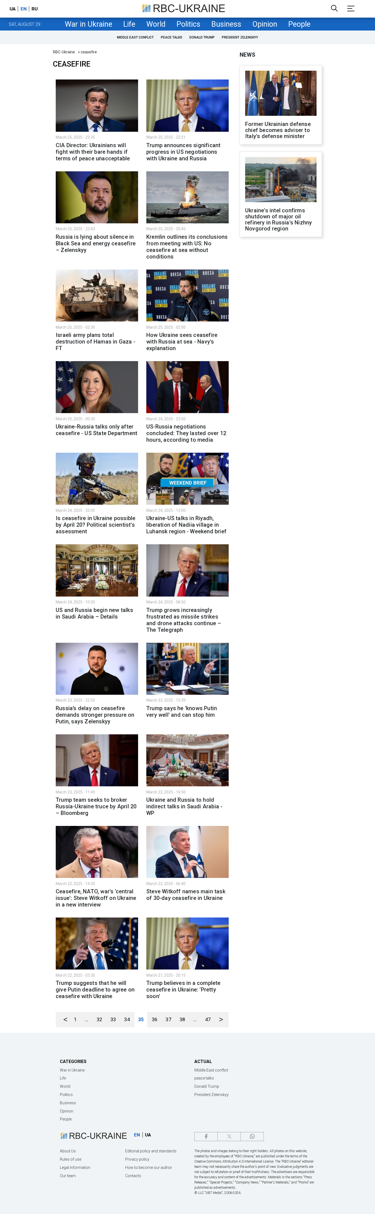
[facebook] (206, 1136)
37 (168, 1019)
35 (141, 1019)
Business (226, 24)
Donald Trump (202, 37)
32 (99, 1019)
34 (127, 1019)
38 (182, 1019)
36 (154, 1019)
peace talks (171, 37)
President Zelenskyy (240, 37)
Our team (68, 1176)
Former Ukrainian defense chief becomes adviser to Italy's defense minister (278, 130)
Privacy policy (137, 1159)
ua (13, 9)
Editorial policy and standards (151, 1151)
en (24, 9)
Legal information (75, 1167)
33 (113, 1019)
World (156, 24)
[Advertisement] (281, 331)
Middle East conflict (135, 37)
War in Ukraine (88, 24)
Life (129, 24)
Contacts (133, 1176)
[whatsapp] (252, 1136)
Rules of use (70, 1159)
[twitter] (229, 1136)
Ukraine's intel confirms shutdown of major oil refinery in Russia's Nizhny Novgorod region (278, 219)
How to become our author (148, 1167)
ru (35, 9)
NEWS (247, 54)
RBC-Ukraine (64, 52)
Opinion (264, 24)
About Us (68, 1151)
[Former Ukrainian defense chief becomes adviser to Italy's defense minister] (281, 94)
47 (208, 1019)
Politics (188, 24)
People (299, 24)
